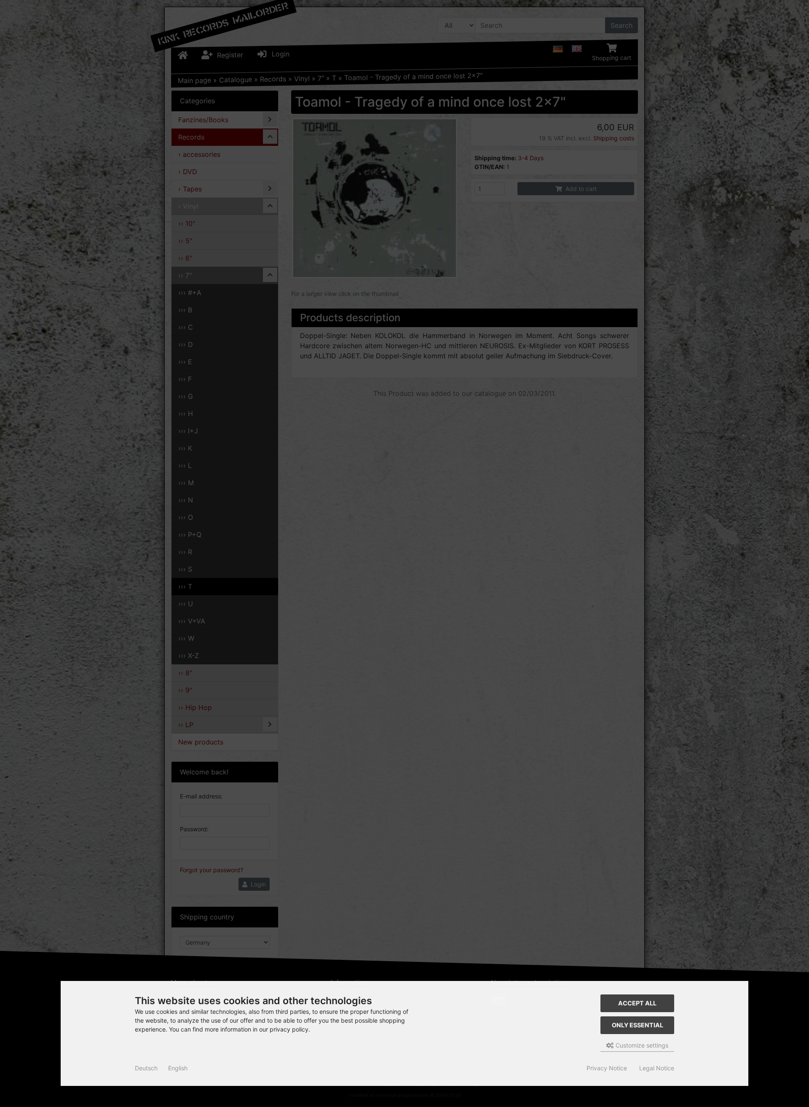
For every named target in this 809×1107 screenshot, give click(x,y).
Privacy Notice (607, 1068)
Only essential (637, 1025)
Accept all (637, 1003)
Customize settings (641, 1045)
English (178, 1068)
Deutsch (146, 1068)
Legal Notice (656, 1068)
